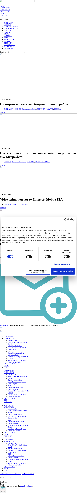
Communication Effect (11, 28)
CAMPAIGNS (9, 23)
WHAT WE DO (9, 338)
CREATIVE (8, 32)
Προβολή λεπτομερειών (62, 264)
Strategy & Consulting (15, 346)
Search (2, 52)
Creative (10, 358)
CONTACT (4, 15)
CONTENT (8, 30)
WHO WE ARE (5, 8)
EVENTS (7, 37)
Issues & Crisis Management (17, 347)
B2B (9, 351)
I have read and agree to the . (17, 486)
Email (2, 482)
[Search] (24, 52)
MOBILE (7, 41)
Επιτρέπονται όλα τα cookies (63, 271)
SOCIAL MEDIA (10, 46)
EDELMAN (8, 36)
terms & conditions (26, 486)
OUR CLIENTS (5, 11)
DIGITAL (7, 34)
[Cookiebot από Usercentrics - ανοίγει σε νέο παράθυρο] (66, 219)
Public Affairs (12, 340)
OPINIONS (8, 43)
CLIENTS (7, 25)
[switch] (29, 256)
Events (10, 344)
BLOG (2, 13)
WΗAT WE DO (5, 10)
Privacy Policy (4, 325)
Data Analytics (12, 349)
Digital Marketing (13, 355)
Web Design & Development (17, 360)
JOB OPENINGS (9, 39)
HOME (2, 6)
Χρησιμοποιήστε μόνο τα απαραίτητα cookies (38, 271)
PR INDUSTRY (9, 45)
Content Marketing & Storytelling (18, 357)
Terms (2, 484)
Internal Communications (16, 353)
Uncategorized (8, 48)
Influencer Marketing (14, 362)
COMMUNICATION (11, 27)
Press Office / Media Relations (17, 342)
